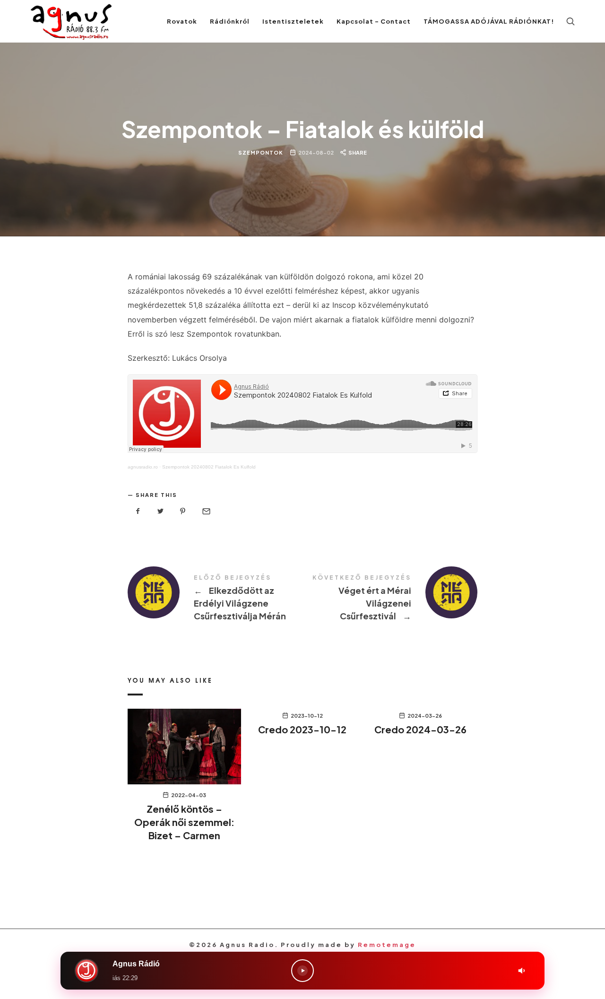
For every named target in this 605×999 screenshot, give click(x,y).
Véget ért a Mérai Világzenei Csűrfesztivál (389, 598)
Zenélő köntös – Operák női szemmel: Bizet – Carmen (184, 822)
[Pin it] (183, 511)
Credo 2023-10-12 (302, 729)
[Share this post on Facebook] (138, 511)
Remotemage (387, 944)
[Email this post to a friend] (205, 511)
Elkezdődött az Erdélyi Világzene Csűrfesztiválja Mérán (215, 598)
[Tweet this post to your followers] (160, 511)
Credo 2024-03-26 (420, 729)
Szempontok (260, 152)
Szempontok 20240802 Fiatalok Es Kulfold (209, 466)
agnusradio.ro (143, 466)
